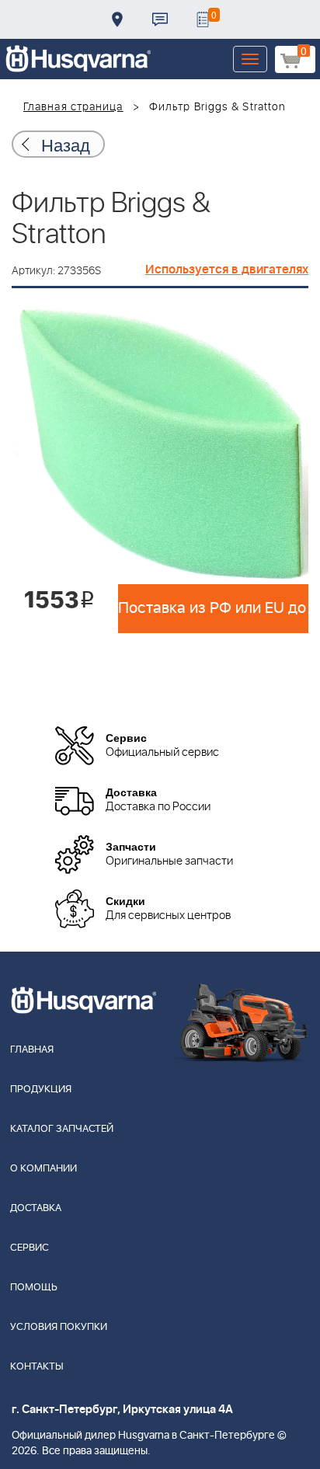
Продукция (40, 1089)
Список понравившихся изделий (202, 19)
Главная (32, 1050)
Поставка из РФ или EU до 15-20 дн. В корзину (213, 608)
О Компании (43, 1168)
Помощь (33, 1287)
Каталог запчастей (61, 1129)
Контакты (160, 19)
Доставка (117, 19)
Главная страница (73, 107)
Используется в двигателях (226, 269)
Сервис (29, 1248)
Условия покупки (58, 1327)
